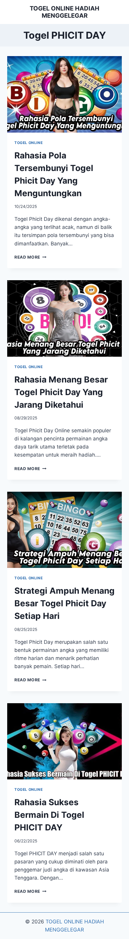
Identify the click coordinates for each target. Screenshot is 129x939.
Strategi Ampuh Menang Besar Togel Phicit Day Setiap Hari (64, 603)
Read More (30, 257)
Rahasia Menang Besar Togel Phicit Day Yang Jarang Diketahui (61, 392)
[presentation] (64, 94)
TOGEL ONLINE (28, 142)
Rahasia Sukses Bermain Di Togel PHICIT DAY (49, 814)
